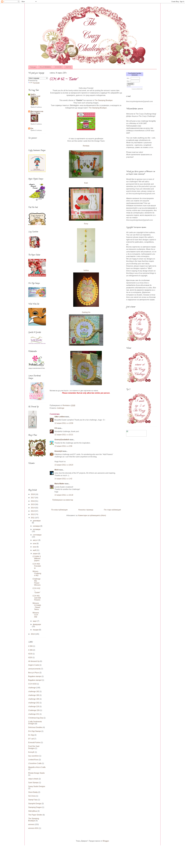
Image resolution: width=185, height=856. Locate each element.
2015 (33, 504)
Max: (128, 81)
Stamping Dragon (35, 807)
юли (35, 543)
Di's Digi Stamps (34, 731)
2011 (33, 518)
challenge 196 (33, 699)
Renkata (86, 146)
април (35, 553)
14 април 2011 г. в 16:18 (63, 495)
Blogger (106, 841)
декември (37, 521)
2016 (33, 501)
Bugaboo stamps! (35, 680)
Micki (56, 470)
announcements (34, 669)
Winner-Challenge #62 (37, 573)
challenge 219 (33, 706)
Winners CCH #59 (36, 615)
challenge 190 (33, 695)
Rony (86, 224)
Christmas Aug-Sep (35, 718)
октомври (36, 529)
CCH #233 (32, 684)
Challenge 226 (34, 710)
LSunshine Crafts (34, 763)
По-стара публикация (112, 510)
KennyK (31, 752)
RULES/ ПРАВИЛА (45, 67)
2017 (33, 498)
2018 (33, 494)
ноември (36, 526)
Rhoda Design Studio (36, 773)
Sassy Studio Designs (36, 786)
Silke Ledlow (59, 417)
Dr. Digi (31, 735)
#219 (30, 654)
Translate (36, 83)
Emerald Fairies (34, 742)
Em (32, 128)
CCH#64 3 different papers (37, 558)
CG (55, 428)
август (35, 540)
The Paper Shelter (35, 815)
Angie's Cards (33, 665)
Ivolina (86, 270)
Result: (129, 86)
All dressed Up (34, 661)
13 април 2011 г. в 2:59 (63, 446)
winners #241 (33, 828)
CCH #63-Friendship (37, 566)
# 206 (30, 650)
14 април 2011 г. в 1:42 (63, 479)
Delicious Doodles (35, 727)
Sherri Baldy (33, 792)
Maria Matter (59, 484)
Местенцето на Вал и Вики (37, 112)
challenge (60, 408)
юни (35, 547)
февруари (37, 624)
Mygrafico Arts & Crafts (37, 767)
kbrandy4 (58, 451)
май (34, 550)
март (35, 621)
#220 (30, 657)
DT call (31, 739)
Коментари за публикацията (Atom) (92, 515)
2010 (33, 634)
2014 (33, 508)
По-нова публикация (59, 510)
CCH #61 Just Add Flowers (37, 598)
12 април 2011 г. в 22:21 (63, 435)
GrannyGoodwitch (61, 439)
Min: (128, 78)
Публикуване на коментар (62, 500)
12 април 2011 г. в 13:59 (63, 423)
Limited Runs (33, 760)
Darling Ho (86, 312)
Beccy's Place (33, 673)
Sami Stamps (33, 782)
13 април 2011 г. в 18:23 (63, 465)
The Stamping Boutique (104, 100)
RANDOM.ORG (139, 89)
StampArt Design (34, 803)
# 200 (30, 646)
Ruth (86, 183)
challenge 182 (33, 691)
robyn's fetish (33, 779)
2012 (33, 514)
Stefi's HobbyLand (35, 95)
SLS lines (32, 796)
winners (31, 824)
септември (37, 535)
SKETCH (68, 67)
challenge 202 (33, 703)
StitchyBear (32, 811)
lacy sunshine (33, 756)
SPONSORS (58, 67)
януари (36, 630)
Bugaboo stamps (34, 676)
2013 (33, 511)
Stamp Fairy (32, 800)
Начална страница (85, 510)
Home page (33, 67)
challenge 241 (33, 714)
